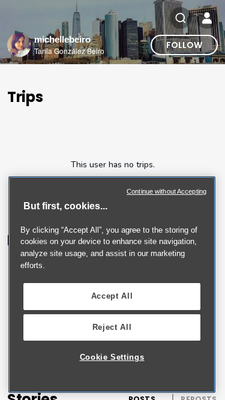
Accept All (112, 295)
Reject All (112, 327)
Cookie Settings (112, 357)
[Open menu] (207, 18)
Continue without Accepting (166, 191)
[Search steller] (180, 18)
